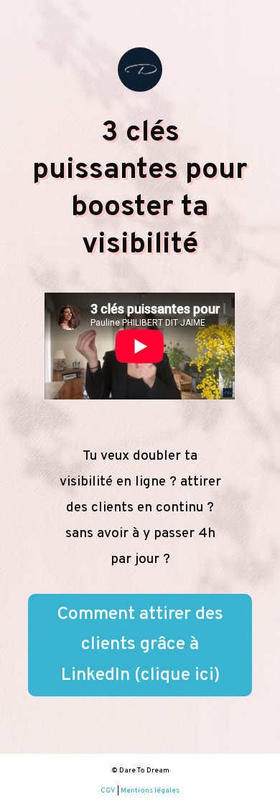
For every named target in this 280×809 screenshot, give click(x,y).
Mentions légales (150, 790)
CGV (108, 790)
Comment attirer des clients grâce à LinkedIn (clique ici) (140, 645)
